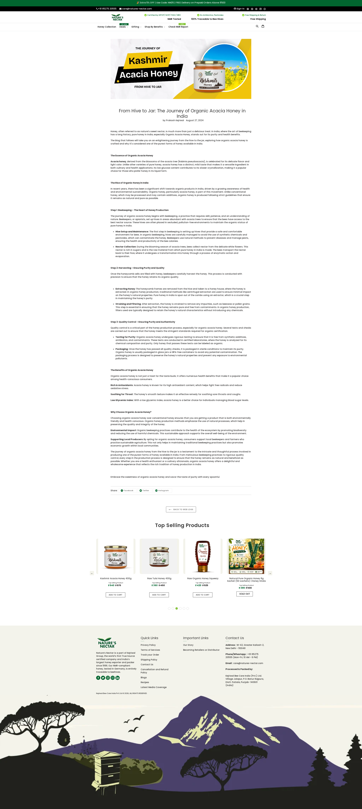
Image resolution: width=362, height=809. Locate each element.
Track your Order (150, 654)
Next (270, 573)
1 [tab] (169, 608)
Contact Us (147, 664)
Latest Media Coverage (154, 687)
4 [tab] (180, 608)
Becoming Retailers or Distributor (201, 649)
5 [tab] (184, 608)
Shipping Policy (149, 659)
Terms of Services (150, 649)
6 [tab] (187, 608)
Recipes (145, 682)
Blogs (144, 677)
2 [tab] (173, 608)
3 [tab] (176, 608)
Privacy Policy (148, 644)
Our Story (188, 644)
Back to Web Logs (183, 509)
